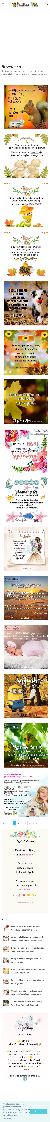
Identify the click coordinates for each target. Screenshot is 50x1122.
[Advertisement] (25, 38)
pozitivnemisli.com (25, 903)
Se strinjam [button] (38, 1111)
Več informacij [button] (9, 1118)
